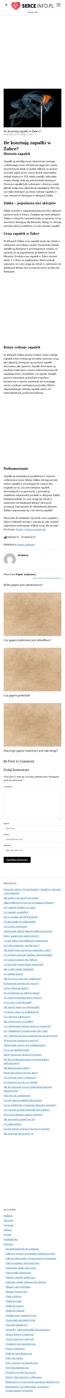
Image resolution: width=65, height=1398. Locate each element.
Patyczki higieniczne (17, 1367)
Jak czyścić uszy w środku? (18, 1021)
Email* (6, 834)
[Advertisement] (32, 51)
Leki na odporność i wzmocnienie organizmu (31, 1258)
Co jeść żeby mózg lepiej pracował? (23, 964)
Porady (8, 1234)
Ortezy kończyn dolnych (19, 1334)
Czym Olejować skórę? (16, 988)
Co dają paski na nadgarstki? (20, 921)
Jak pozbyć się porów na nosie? (21, 898)
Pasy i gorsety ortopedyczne (22, 1363)
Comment (8, 786)
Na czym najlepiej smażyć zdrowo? (23, 1114)
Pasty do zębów (14, 1358)
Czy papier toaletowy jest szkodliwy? (27, 640)
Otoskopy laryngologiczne (21, 1344)
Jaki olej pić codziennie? (17, 1095)
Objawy (8, 1230)
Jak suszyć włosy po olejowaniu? (22, 1007)
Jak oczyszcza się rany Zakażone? (22, 978)
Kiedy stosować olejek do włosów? (23, 1054)
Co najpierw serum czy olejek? (21, 1082)
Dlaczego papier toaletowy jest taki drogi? (31, 750)
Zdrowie (8, 1244)
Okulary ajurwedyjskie (18, 1287)
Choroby (8, 1220)
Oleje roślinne (13, 1296)
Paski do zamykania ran (19, 1353)
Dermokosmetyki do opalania (22, 1249)
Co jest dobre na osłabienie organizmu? (26, 940)
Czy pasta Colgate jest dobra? (20, 959)
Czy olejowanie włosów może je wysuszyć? (27, 1026)
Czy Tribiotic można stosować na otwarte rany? (31, 1035)
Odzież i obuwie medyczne (20, 1277)
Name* (6, 823)
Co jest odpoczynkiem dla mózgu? (23, 1100)
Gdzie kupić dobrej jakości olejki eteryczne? (28, 931)
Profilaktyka (11, 1239)
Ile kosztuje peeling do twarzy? (21, 983)
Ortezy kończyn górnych (20, 1339)
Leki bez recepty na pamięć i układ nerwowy (30, 1253)
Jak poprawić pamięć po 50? (19, 1119)
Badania (8, 1215)
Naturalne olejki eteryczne (21, 1268)
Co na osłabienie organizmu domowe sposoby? (30, 1105)
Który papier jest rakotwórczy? (21, 936)
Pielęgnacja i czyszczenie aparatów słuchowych (32, 1382)
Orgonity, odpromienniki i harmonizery (28, 1329)
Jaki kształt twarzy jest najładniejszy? (25, 1045)
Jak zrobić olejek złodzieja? (19, 969)
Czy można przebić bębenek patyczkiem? (27, 1109)
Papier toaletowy (15, 1348)
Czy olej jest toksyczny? (17, 1016)
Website (7, 845)
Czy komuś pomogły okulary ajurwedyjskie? (28, 955)
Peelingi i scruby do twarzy (21, 1372)
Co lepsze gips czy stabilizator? (21, 1012)
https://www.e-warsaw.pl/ (31, 529)
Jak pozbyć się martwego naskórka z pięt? (27, 950)
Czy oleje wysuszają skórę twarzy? (23, 997)
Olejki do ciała (13, 1301)
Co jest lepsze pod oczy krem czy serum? (27, 1129)
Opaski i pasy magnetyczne (21, 1315)
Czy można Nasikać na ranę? (20, 907)
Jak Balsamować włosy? (17, 1068)
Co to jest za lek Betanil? (18, 1002)
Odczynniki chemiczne (18, 1272)
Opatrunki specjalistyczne (20, 1320)
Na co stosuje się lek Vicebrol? (21, 917)
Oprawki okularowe (17, 1325)
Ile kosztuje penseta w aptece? (21, 1040)
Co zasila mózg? (13, 1124)
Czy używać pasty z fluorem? (20, 1077)
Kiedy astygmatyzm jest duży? (21, 1072)
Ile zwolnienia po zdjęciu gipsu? (22, 993)
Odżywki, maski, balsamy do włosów (26, 1282)
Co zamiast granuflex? (16, 912)
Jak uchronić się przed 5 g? (19, 1133)
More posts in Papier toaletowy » (47, 578)
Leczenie (9, 1225)
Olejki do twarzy (15, 1306)
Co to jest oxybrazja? (15, 926)
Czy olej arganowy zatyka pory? (21, 945)
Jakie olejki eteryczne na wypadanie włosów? (29, 902)
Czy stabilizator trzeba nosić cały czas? (26, 1031)
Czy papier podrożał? (17, 695)
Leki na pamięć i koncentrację (22, 1263)
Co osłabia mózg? (13, 974)
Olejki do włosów (15, 1310)
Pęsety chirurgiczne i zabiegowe (24, 1377)
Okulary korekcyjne (16, 1291)
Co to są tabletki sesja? (16, 1050)
